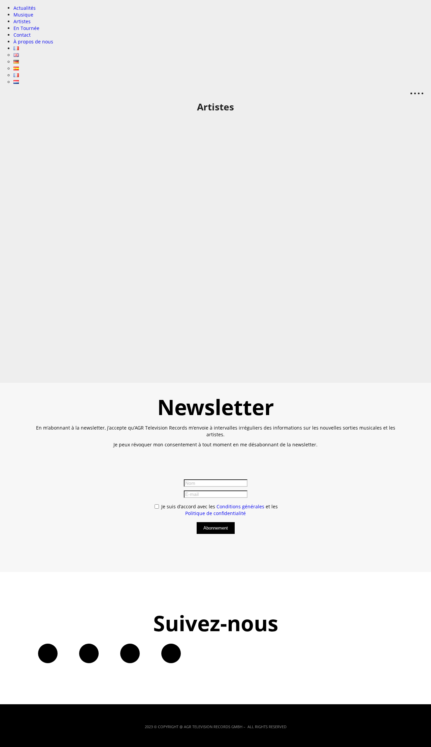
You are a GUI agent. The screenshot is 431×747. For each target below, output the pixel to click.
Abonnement (215, 528)
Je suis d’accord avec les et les (219, 509)
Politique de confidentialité (215, 513)
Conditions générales (240, 506)
